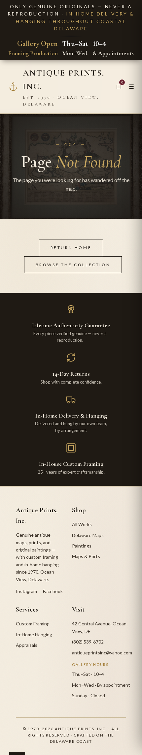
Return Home (71, 247)
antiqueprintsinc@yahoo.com (102, 652)
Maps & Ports (86, 556)
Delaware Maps (88, 535)
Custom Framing (33, 623)
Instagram (26, 591)
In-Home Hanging (34, 634)
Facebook (53, 591)
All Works (82, 524)
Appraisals (26, 645)
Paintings (81, 546)
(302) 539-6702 (88, 642)
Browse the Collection (73, 264)
